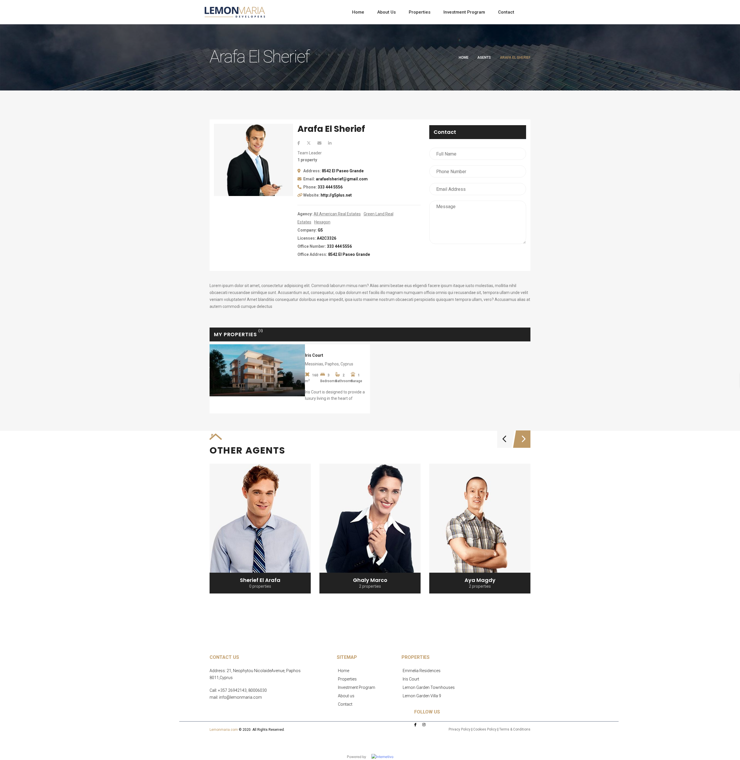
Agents (484, 58)
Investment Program (356, 687)
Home (464, 58)
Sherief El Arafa (260, 580)
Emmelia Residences (422, 670)
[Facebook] (298, 143)
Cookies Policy (485, 729)
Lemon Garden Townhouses (429, 687)
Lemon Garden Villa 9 (422, 696)
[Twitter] (309, 143)
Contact (345, 704)
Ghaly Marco (370, 580)
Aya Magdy (480, 580)
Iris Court (314, 355)
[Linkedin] (330, 143)
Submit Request (478, 255)
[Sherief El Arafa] (260, 528)
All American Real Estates (337, 214)
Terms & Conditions (514, 729)
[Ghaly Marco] (370, 528)
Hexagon (322, 222)
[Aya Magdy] (479, 528)
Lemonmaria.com (224, 730)
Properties (347, 679)
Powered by (359, 757)
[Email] (319, 143)
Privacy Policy (460, 729)
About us (346, 696)
